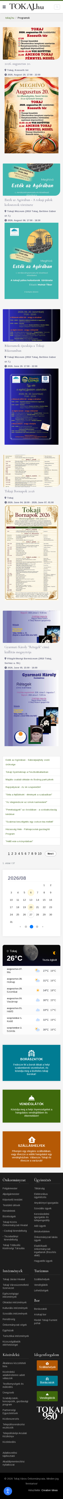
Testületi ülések (11, 1205)
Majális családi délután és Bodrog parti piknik (30, 779)
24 (11, 914)
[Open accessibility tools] (8, 1491)
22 (44, 907)
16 (50, 899)
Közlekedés (9, 1442)
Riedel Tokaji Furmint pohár (45, 1322)
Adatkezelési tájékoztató (10, 1454)
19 (24, 907)
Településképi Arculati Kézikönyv (15, 1435)
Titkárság (39, 1188)
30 (50, 914)
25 (17, 914)
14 (37, 899)
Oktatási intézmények (15, 1302)
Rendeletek (9, 1210)
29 (44, 914)
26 (24, 914)
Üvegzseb (8, 1392)
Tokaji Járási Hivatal (14, 1279)
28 (37, 914)
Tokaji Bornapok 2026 (20, 491)
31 (11, 921)
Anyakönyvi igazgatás (46, 1202)
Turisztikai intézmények (16, 1336)
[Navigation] (4, 7)
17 (11, 907)
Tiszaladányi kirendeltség (11, 1238)
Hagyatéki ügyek (43, 1260)
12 (24, 899)
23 (50, 907)
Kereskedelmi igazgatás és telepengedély (42, 1217)
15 (44, 899)
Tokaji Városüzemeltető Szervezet (16, 1286)
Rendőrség (9, 1319)
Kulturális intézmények (15, 1308)
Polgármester (10, 1188)
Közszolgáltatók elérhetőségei (11, 1343)
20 (30, 907)
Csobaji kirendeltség (15, 1230)
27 (30, 914)
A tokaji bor (40, 1314)
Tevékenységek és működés (13, 1385)
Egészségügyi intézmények (11, 1295)
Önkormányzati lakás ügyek (46, 1239)
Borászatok (40, 1308)
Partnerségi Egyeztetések (10, 1412)
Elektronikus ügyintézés (41, 1196)
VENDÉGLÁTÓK (31, 1104)
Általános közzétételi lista (14, 1365)
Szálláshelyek (42, 1279)
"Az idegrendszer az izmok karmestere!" (26, 802)
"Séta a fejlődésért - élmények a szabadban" (29, 794)
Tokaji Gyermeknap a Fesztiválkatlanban (27, 772)
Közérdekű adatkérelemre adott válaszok (14, 1375)
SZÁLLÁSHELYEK (31, 1145)
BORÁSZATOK (31, 1059)
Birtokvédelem (42, 1231)
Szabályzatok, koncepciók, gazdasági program (15, 1401)
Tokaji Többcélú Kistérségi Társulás (14, 1247)
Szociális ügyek (42, 1208)
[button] (20, 926)
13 (30, 899)
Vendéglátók (41, 1284)
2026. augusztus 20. (18, 64)
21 (37, 907)
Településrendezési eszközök (14, 1426)
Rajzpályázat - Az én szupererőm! (23, 787)
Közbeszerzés (11, 1418)
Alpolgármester (11, 1194)
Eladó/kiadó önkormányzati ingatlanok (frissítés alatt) (45, 1250)
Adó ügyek (40, 1225)
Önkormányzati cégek (15, 1324)
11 (17, 899)
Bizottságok (9, 1216)
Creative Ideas (49, 1490)
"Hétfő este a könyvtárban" (19, 841)
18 (17, 907)
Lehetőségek (41, 1290)
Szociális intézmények (15, 1313)
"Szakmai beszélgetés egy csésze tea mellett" (29, 821)
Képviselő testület (12, 1199)
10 (39, 853)
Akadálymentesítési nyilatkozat (13, 1463)
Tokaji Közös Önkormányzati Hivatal (15, 1224)
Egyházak (8, 1330)
